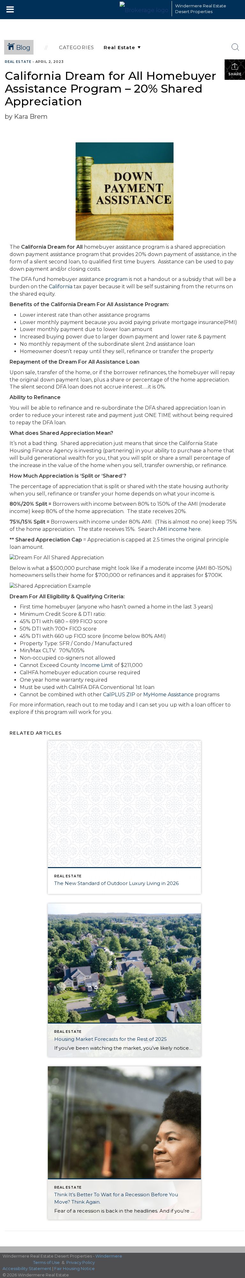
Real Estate (18, 62)
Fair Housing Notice (74, 1268)
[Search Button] (235, 47)
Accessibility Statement (27, 1268)
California (60, 287)
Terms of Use (46, 1262)
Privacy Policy (80, 1262)
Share (234, 74)
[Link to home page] (144, 8)
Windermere (108, 1256)
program (116, 279)
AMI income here (179, 529)
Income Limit (96, 665)
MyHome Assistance (168, 695)
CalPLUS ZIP (119, 695)
